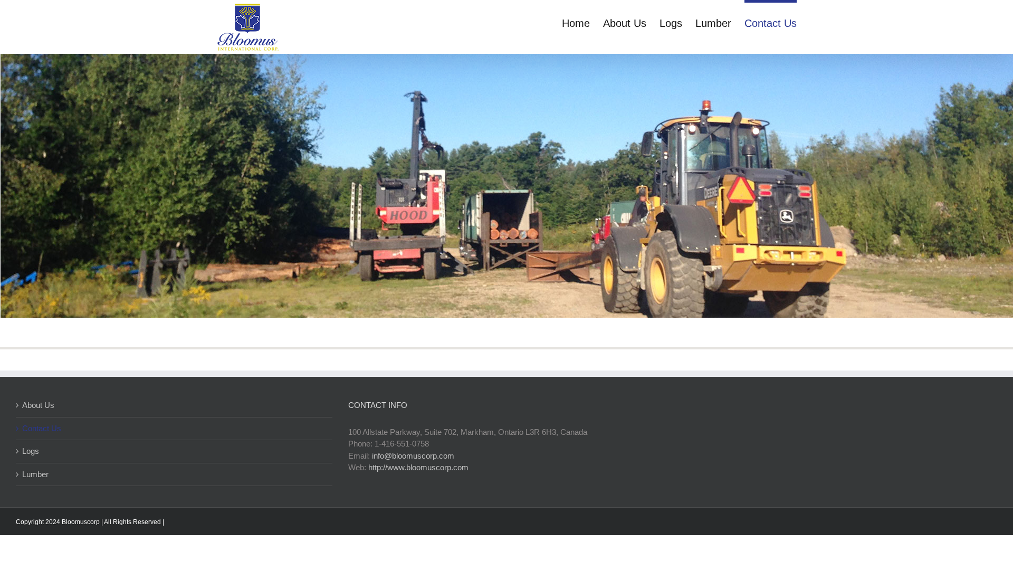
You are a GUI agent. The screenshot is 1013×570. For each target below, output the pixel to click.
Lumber (35, 474)
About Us (38, 405)
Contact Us (41, 428)
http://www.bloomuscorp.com (418, 467)
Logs (30, 450)
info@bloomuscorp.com (413, 455)
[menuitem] (582, 22)
